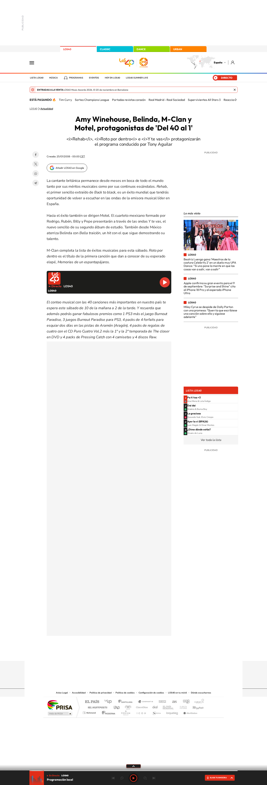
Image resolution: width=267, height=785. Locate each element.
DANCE (141, 49)
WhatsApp (35, 173)
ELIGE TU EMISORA (218, 777)
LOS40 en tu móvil (177, 692)
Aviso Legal (62, 692)
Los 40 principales (109, 702)
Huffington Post (96, 706)
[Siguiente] (236, 100)
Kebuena (194, 706)
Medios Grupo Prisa (60, 713)
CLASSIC (105, 49)
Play (133, 778)
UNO (117, 706)
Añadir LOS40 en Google (70, 167)
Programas (76, 77)
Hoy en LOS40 (112, 77)
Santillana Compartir (146, 702)
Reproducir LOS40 (165, 282)
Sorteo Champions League (92, 100)
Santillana (126, 702)
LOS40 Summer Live (137, 77)
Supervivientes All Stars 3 (204, 100)
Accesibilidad (79, 692)
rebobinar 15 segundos (122, 778)
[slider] (133, 770)
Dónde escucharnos (201, 692)
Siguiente (154, 778)
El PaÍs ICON (141, 712)
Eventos (94, 77)
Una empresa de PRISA (60, 705)
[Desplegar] (133, 766)
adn (185, 702)
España (218, 62)
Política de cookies (125, 692)
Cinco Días (141, 706)
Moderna (107, 712)
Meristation (190, 712)
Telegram (35, 183)
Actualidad (46, 108)
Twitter (35, 164)
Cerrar (234, 89)
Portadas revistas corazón (129, 100)
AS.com (173, 702)
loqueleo (172, 712)
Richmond (89, 712)
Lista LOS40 (36, 77)
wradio (127, 706)
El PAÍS (92, 702)
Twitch (148, 654)
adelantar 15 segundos (145, 778)
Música (53, 77)
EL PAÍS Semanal (168, 706)
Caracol (198, 702)
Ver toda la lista (211, 440)
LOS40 (67, 49)
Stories (155, 654)
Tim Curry (65, 100)
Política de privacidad (101, 692)
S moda (156, 712)
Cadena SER (161, 702)
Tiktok (119, 654)
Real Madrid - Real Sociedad (167, 100)
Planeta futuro (181, 706)
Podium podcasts (125, 712)
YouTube (126, 654)
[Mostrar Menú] (34, 62)
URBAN (177, 49)
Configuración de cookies (151, 692)
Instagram (112, 654)
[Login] (233, 62)
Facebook (35, 154)
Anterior (113, 778)
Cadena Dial (155, 706)
